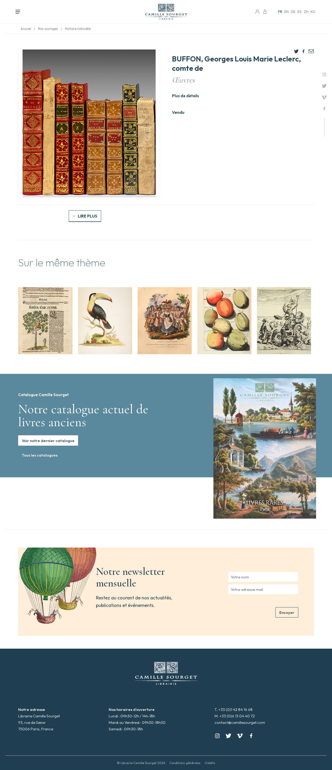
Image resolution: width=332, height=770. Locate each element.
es (300, 11)
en (286, 11)
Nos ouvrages (48, 29)
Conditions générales (184, 763)
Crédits (210, 763)
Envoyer (286, 612)
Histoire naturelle (78, 29)
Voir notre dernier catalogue (48, 440)
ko (312, 11)
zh (306, 11)
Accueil (26, 29)
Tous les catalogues (40, 455)
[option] (45, 320)
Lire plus (87, 216)
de (293, 11)
